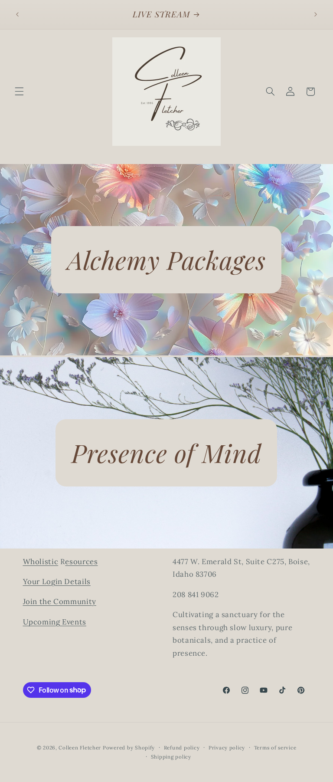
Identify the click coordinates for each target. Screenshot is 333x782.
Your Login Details (57, 581)
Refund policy (182, 747)
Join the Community (59, 601)
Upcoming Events (54, 622)
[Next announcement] (315, 14)
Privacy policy (227, 747)
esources (81, 561)
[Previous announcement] (17, 14)
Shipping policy (171, 756)
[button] (19, 92)
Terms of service (275, 747)
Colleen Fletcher (80, 747)
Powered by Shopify (129, 747)
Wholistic (41, 561)
